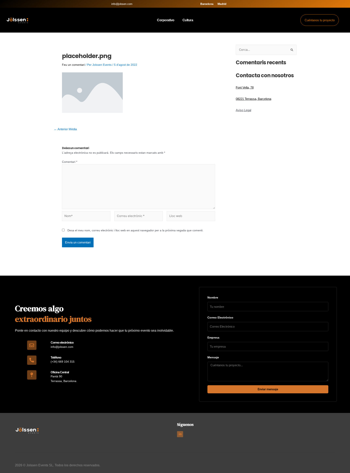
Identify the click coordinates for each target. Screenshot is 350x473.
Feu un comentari (73, 64)
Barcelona (206, 3)
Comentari (69, 161)
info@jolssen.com (121, 3)
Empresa (213, 337)
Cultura (187, 20)
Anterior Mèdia (65, 129)
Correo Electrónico (220, 317)
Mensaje (213, 357)
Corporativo (165, 20)
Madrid (222, 3)
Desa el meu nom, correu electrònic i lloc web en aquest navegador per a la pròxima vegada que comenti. (135, 230)
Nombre (212, 297)
